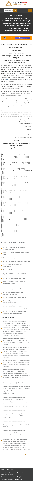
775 (28, 69)
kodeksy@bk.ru (19, 476)
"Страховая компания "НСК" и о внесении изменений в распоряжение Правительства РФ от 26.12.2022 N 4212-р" (16, 401)
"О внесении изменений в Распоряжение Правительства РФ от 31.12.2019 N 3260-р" (16, 341)
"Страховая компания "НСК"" (16, 413)
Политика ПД (18, 479)
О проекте (11, 479)
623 (7, 79)
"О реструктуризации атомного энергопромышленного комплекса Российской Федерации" (17, 363)
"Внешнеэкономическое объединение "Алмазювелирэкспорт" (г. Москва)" (16, 376)
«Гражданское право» (7, 474)
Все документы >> (26, 454)
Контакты (4, 479)
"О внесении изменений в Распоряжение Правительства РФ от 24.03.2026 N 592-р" (16, 424)
